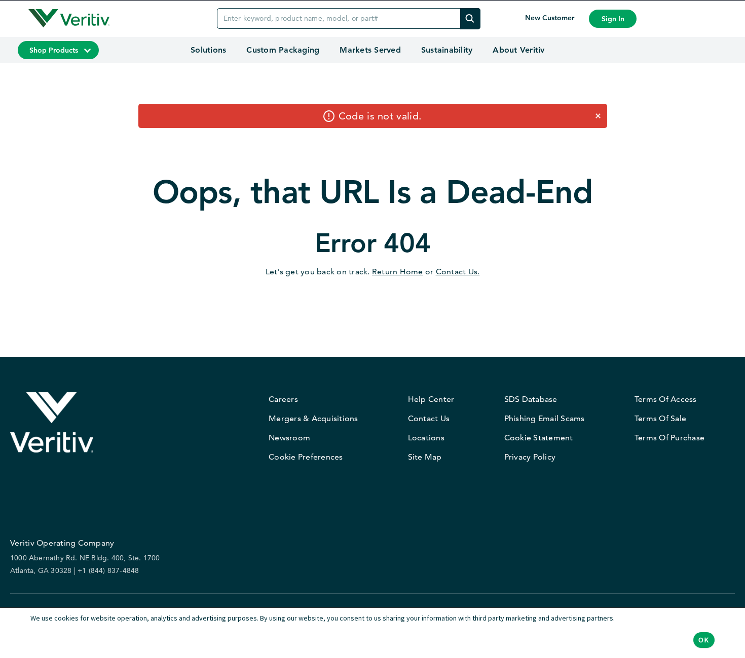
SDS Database (530, 399)
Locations (426, 437)
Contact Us (429, 418)
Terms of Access (666, 399)
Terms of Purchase (669, 437)
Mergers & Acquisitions (313, 418)
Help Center (431, 399)
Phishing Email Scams (544, 418)
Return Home (397, 271)
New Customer (550, 17)
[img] (470, 18)
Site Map (425, 457)
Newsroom (289, 437)
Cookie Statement (538, 437)
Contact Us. (458, 271)
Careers (283, 399)
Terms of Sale (660, 418)
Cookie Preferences (306, 457)
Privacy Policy (530, 457)
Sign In (613, 18)
